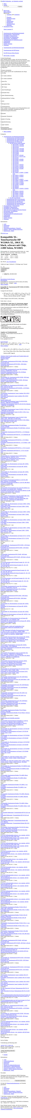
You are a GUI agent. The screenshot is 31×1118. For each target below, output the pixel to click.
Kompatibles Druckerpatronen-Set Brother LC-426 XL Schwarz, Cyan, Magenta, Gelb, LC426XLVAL (14, 724)
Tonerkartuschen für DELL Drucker (15, 140)
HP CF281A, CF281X (18, 175)
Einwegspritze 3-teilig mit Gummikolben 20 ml (12, 627)
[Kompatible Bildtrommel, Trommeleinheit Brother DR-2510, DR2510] (15, 821)
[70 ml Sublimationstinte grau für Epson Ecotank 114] (14, 1000)
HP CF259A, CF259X (18, 168)
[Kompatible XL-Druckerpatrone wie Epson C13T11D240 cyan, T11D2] (15, 736)
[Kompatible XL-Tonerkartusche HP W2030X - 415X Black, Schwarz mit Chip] (15, 386)
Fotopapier (6, 219)
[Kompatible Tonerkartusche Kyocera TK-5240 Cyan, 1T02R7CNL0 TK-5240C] (15, 694)
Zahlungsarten (10, 21)
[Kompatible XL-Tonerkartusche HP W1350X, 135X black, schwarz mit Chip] (15, 546)
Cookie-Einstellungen (9, 1061)
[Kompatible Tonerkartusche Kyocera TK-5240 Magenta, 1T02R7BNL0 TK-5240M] (15, 686)
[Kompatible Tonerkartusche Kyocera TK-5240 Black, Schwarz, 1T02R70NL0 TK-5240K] (15, 702)
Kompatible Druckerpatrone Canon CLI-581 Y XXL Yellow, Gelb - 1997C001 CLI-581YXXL (15, 420)
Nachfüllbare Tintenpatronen (10, 207)
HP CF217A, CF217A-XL (19, 156)
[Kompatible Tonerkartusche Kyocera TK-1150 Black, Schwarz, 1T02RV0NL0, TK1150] (15, 370)
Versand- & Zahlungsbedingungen (12, 1065)
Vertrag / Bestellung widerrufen (8, 1050)
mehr (15, 283)
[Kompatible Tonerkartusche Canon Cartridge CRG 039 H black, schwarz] (15, 394)
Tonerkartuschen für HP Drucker (14, 142)
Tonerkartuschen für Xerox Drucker (15, 204)
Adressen (9, 20)
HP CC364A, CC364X (18, 183)
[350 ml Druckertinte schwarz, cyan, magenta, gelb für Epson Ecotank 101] (15, 1030)
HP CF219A (16, 158)
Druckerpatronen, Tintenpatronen (11, 205)
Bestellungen (10, 22)
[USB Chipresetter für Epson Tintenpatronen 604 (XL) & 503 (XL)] (15, 989)
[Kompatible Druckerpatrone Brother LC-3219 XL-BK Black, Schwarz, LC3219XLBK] (15, 481)
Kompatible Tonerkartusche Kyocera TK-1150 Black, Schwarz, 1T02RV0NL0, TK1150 (13, 372)
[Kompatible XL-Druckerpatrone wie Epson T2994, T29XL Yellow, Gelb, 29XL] (15, 505)
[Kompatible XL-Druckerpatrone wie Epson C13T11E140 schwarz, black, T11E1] (15, 730)
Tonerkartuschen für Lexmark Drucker (16, 200)
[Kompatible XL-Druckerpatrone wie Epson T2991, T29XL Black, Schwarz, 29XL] (15, 529)
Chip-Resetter (7, 215)
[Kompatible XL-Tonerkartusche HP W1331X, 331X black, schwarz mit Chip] (15, 968)
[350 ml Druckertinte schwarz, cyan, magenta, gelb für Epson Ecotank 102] (15, 868)
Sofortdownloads (11, 24)
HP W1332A (16, 147)
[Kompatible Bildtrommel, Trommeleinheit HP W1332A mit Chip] (15, 813)
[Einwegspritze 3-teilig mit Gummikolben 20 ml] (12, 626)
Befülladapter (7, 216)
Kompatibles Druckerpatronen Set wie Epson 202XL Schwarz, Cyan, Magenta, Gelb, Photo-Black (13, 664)
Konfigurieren (9, 1109)
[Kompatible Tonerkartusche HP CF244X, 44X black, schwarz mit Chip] (15, 555)
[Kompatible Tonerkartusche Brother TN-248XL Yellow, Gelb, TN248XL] (15, 804)
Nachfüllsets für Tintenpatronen (11, 208)
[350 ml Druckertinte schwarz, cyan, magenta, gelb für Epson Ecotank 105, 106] (15, 860)
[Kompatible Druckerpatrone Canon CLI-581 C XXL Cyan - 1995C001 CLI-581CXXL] (15, 410)
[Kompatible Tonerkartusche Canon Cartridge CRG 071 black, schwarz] (15, 976)
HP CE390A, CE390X (18, 184)
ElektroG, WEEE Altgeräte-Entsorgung (13, 229)
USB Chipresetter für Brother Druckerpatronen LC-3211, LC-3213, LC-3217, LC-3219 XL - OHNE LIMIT (15, 633)
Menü (5, 3)
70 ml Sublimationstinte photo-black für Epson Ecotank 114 (15, 996)
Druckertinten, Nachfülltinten (11, 211)
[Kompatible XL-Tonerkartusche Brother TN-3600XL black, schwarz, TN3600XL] (15, 767)
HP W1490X (16, 154)
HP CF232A (16, 162)
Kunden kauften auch (14, 356)
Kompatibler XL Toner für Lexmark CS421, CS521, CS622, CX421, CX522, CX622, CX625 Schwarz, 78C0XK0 (15, 761)
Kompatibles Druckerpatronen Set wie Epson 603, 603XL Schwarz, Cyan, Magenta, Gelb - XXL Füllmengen (14, 640)
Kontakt (5, 1054)
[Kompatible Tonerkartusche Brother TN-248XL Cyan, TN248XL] (15, 786)
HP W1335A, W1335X (18, 148)
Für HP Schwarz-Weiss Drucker (17, 143)
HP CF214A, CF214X (18, 155)
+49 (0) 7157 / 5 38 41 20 (7, 1045)
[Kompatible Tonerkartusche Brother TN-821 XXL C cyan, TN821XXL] (15, 924)
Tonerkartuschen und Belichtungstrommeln (14, 136)
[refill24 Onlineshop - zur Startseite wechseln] (12, 1)
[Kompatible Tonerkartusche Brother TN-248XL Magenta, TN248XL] (15, 795)
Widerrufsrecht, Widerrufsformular (12, 1066)
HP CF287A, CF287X (18, 179)
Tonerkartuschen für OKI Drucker (15, 201)
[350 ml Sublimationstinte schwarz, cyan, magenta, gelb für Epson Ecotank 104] (15, 900)
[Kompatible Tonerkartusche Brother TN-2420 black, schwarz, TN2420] (15, 426)
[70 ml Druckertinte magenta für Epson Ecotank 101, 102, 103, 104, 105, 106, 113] (15, 571)
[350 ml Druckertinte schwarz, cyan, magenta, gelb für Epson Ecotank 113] (15, 852)
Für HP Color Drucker (15, 197)
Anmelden (9, 14)
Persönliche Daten (11, 18)
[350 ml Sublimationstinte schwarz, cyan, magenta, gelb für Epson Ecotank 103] (15, 1022)
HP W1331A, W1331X (18, 146)
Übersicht (9, 17)
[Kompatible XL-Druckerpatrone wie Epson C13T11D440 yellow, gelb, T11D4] (15, 750)
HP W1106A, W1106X (18, 144)
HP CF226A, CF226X (18, 159)
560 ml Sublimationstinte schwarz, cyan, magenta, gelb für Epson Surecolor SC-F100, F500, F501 (14, 846)
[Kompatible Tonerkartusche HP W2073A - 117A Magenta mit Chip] (15, 433)
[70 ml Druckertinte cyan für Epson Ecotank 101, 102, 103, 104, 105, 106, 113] (15, 579)
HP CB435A (16, 185)
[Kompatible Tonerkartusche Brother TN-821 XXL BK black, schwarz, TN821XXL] (15, 932)
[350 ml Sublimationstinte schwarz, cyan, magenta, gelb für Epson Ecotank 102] (15, 892)
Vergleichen (3, 269)
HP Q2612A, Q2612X (18, 191)
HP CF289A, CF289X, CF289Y (20, 180)
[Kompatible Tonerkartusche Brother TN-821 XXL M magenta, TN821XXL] (15, 916)
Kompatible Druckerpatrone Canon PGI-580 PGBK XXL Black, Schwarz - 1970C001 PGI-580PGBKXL (14, 499)
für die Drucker (11, 279)
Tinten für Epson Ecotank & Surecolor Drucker (15, 209)
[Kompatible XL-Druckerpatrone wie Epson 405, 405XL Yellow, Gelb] (15, 465)
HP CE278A (16, 169)
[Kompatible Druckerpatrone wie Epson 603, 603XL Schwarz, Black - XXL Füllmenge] (15, 646)
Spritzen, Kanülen (8, 217)
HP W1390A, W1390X (18, 151)
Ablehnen (3, 1109)
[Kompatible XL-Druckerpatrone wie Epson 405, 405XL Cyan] (15, 613)
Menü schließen (7, 12)
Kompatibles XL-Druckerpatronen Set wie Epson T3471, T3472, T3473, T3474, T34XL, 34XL (14, 672)
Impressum (6, 226)
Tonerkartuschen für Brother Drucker (15, 138)
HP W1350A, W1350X (18, 150)
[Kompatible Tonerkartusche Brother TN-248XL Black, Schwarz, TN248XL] (15, 776)
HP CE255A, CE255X (18, 167)
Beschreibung (4, 279)
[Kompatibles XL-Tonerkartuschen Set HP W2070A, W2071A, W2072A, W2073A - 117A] (15, 457)
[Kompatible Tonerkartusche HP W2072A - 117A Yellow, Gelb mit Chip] (15, 441)
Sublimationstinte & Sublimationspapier (13, 213)
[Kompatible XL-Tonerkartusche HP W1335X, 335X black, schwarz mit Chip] (15, 959)
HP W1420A (16, 152)
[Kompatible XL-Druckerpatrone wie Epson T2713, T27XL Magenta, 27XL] (15, 537)
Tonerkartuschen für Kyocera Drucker (16, 199)
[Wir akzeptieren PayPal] (4, 233)
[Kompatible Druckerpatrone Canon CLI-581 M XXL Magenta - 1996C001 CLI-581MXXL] (15, 402)
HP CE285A (16, 177)
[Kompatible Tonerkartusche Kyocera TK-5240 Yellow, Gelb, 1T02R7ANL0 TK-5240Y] (15, 678)
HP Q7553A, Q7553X (18, 196)
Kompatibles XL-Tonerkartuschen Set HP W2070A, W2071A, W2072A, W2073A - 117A (13, 459)
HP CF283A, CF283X (18, 176)
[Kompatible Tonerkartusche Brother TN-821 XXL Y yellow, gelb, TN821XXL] (15, 908)
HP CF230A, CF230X (18, 160)
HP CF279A (16, 171)
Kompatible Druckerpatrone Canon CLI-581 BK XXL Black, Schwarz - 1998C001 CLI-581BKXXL (15, 656)
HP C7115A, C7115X (18, 195)
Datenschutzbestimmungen (13, 1083)
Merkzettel (9, 25)
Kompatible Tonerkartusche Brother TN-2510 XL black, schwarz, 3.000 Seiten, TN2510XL (14, 830)
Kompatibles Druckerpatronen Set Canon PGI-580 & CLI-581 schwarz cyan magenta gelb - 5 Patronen (15, 491)
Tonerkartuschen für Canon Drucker (15, 139)
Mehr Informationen (18, 1108)
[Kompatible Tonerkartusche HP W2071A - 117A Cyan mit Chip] (15, 449)
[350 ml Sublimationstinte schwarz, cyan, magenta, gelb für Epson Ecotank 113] (15, 876)
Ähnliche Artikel (5, 356)
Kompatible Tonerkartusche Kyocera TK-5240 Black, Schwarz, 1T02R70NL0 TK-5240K (13, 704)
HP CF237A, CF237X (18, 164)
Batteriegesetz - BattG (9, 230)
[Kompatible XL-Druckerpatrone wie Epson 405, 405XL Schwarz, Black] (15, 473)
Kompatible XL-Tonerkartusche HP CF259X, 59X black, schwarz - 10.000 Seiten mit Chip (14, 380)
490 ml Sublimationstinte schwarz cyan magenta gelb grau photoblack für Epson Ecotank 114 (14, 951)
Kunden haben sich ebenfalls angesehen (10, 718)
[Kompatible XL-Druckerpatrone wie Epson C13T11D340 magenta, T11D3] (15, 743)
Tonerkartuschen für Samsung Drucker (16, 203)
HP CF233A (16, 163)
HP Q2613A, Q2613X (18, 192)
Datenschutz (6, 225)
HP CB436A (16, 187)
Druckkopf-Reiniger (8, 212)
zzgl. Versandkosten (11, 261)
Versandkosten (4, 1097)
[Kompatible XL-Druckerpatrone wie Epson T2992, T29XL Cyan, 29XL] (15, 521)
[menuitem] (17, 3)
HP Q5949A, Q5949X (18, 193)
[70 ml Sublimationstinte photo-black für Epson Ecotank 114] (15, 994)
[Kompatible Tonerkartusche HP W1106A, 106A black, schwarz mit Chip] (15, 362)
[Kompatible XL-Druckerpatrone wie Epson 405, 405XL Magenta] (15, 605)
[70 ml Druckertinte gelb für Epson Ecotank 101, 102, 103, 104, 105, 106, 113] (15, 563)
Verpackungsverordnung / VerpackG (12, 228)
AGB (5, 224)
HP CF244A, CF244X (18, 166)
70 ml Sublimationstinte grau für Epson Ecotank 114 (15, 1001)
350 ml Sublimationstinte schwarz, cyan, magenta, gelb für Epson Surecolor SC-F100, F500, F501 (14, 838)
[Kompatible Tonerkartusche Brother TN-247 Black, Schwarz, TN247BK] (15, 711)
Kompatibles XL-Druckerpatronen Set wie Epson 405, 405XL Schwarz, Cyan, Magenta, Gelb (15, 621)
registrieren (17, 14)
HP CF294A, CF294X (18, 181)
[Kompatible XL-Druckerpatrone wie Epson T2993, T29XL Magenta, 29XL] (15, 513)
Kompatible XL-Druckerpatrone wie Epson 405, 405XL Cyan (15, 614)
